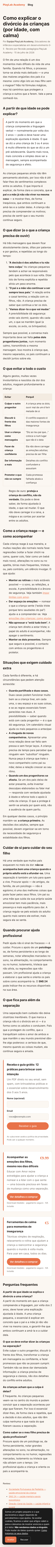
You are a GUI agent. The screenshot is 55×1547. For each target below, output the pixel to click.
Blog (30, 4)
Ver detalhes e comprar (24, 1196)
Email (10, 1110)
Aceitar (10, 1539)
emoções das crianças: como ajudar (30, 618)
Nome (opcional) (16, 1098)
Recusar (24, 1539)
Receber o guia (28, 1126)
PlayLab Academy (14, 4)
